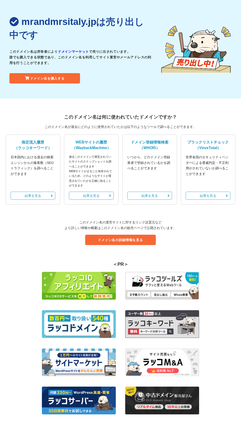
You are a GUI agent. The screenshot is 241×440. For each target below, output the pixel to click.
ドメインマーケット (73, 51)
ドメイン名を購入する (47, 78)
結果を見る (33, 196)
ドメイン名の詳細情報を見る (120, 240)
